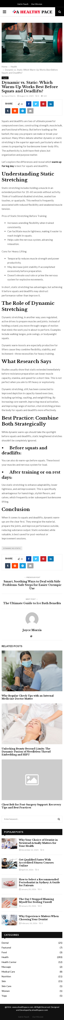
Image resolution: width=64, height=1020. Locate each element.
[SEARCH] (58, 819)
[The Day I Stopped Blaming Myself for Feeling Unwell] (9, 903)
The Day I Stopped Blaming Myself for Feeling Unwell (36, 901)
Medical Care (8, 971)
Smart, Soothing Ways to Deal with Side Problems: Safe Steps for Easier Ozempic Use (32, 585)
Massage (6, 966)
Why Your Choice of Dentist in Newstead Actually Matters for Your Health (38, 842)
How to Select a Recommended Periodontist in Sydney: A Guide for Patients (39, 882)
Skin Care (6, 986)
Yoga (4, 995)
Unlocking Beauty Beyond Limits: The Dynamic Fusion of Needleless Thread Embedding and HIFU (26, 751)
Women (6, 990)
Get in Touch (22, 4)
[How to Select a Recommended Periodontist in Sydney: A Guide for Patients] (9, 883)
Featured (6, 947)
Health (5, 78)
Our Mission (36, 4)
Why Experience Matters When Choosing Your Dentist (39, 918)
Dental (5, 942)
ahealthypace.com (40, 1010)
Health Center (9, 962)
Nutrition (6, 976)
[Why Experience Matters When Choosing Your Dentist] (9, 920)
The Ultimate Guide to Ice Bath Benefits (32, 603)
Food (4, 952)
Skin (4, 981)
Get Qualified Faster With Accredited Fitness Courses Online (36, 862)
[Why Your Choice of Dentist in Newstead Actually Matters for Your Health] (9, 843)
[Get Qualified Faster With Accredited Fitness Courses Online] (9, 863)
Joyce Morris (10, 96)
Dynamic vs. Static (12, 548)
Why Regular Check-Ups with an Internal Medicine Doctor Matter (28, 697)
